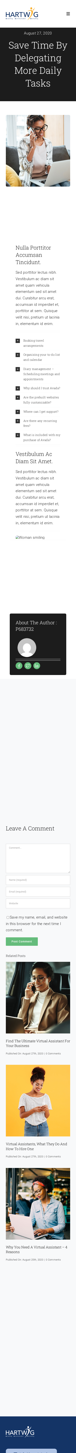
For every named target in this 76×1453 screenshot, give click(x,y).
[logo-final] (22, 9)
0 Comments (53, 1053)
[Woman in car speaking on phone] (38, 963)
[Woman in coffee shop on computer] (38, 1170)
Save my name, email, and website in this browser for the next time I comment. (36, 923)
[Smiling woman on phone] (38, 1066)
